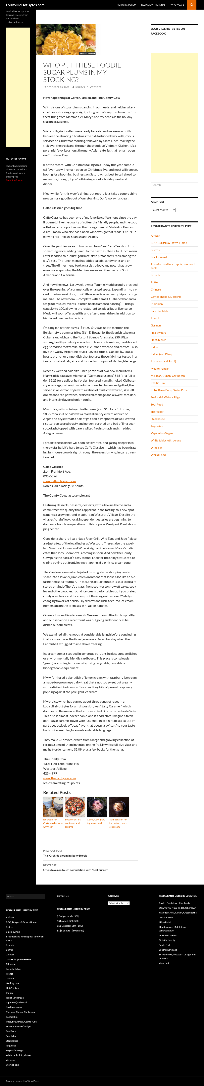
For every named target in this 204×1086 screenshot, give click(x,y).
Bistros (155, 250)
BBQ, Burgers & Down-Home (169, 242)
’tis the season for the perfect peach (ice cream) (118, 823)
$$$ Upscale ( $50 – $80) (70, 925)
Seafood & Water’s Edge (165, 397)
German (156, 325)
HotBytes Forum (126, 4)
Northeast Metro (168, 935)
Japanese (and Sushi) (163, 361)
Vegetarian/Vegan (162, 433)
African (155, 235)
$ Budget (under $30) (68, 916)
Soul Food (157, 404)
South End (164, 944)
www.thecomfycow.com (59, 778)
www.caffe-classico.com (59, 481)
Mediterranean (160, 368)
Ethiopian (157, 303)
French (155, 318)
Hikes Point (165, 922)
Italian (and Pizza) (161, 354)
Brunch (155, 275)
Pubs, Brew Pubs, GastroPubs (169, 390)
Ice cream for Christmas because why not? (53, 823)
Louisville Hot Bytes (88, 87)
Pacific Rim (158, 383)
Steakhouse (158, 419)
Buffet (155, 282)
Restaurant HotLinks (153, 4)
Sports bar (157, 411)
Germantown (166, 917)
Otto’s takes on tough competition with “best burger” (75, 868)
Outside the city (167, 940)
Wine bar (156, 447)
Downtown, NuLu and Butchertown (177, 907)
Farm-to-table (159, 311)
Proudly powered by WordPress (22, 1081)
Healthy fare (158, 332)
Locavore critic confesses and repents (73, 823)
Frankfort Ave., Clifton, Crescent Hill (178, 912)
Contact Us (63, 895)
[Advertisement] (174, 113)
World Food (158, 454)
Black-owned (159, 257)
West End (164, 962)
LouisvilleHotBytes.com (25, 5)
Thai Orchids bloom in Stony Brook (65, 853)
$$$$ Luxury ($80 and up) (70, 930)
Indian (155, 347)
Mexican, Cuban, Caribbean (168, 375)
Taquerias (157, 426)
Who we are (177, 4)
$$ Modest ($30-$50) (68, 920)
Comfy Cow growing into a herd (96, 821)
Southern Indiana (168, 949)
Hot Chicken (158, 339)
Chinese (156, 289)
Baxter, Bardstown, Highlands (174, 903)
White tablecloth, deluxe (166, 440)
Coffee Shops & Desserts (166, 296)
